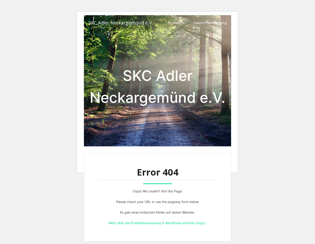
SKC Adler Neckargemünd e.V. (121, 23)
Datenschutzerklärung (210, 23)
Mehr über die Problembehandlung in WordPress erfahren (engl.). (158, 223)
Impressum (176, 23)
